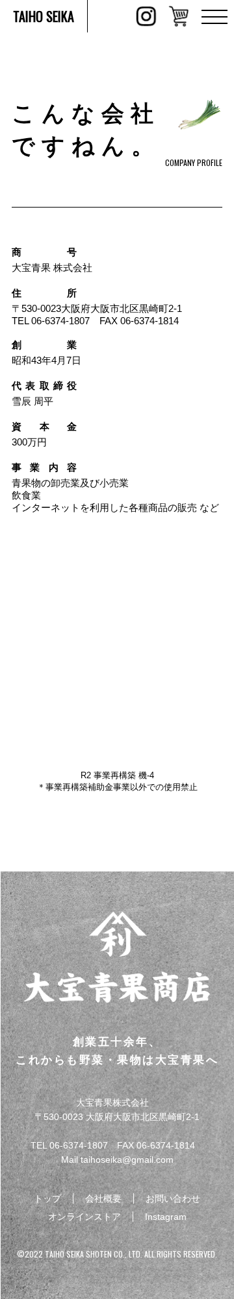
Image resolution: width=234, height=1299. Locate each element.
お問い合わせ (173, 1198)
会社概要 (103, 1198)
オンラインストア (84, 1216)
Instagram (166, 1216)
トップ (47, 1198)
